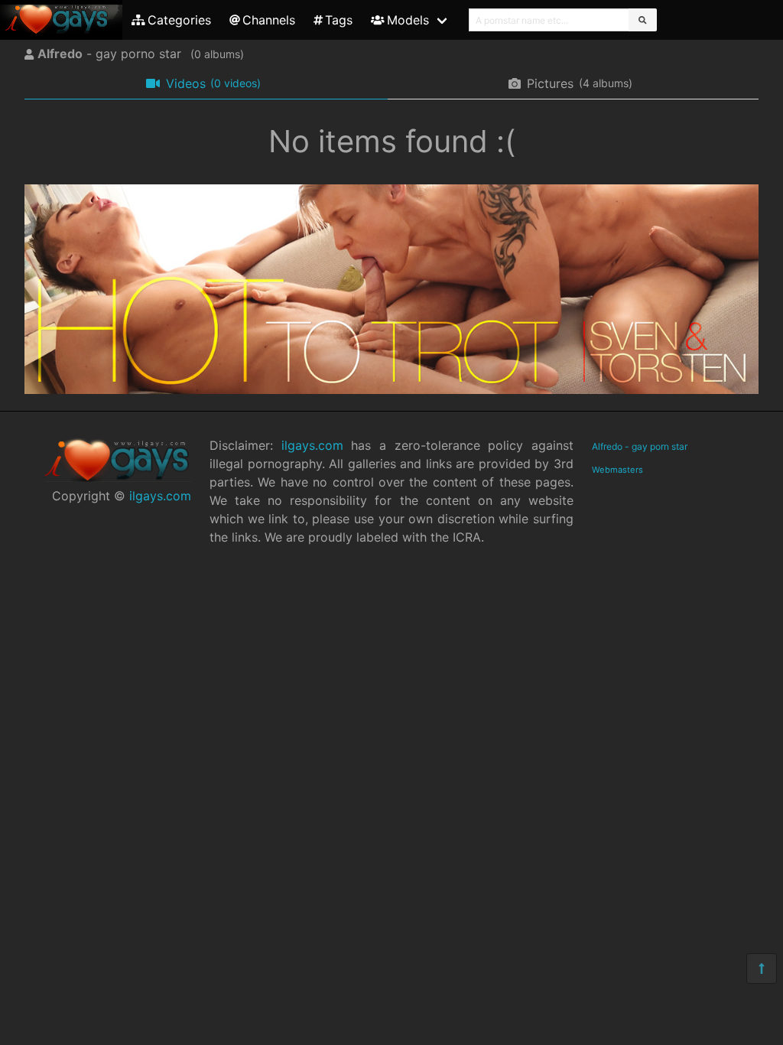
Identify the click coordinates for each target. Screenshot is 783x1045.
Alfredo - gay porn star (639, 446)
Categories (179, 20)
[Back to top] (761, 968)
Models (408, 20)
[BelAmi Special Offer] (391, 389)
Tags (339, 20)
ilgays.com (160, 495)
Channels (268, 20)
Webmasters (617, 469)
